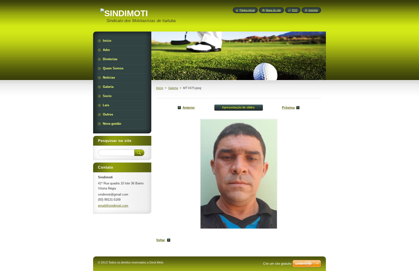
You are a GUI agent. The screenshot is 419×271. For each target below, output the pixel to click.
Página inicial (247, 10)
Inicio (159, 88)
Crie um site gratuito (277, 263)
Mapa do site (273, 10)
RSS (294, 10)
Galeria (173, 88)
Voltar (160, 240)
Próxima (288, 107)
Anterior (189, 107)
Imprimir (313, 10)
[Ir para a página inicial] (124, 13)
